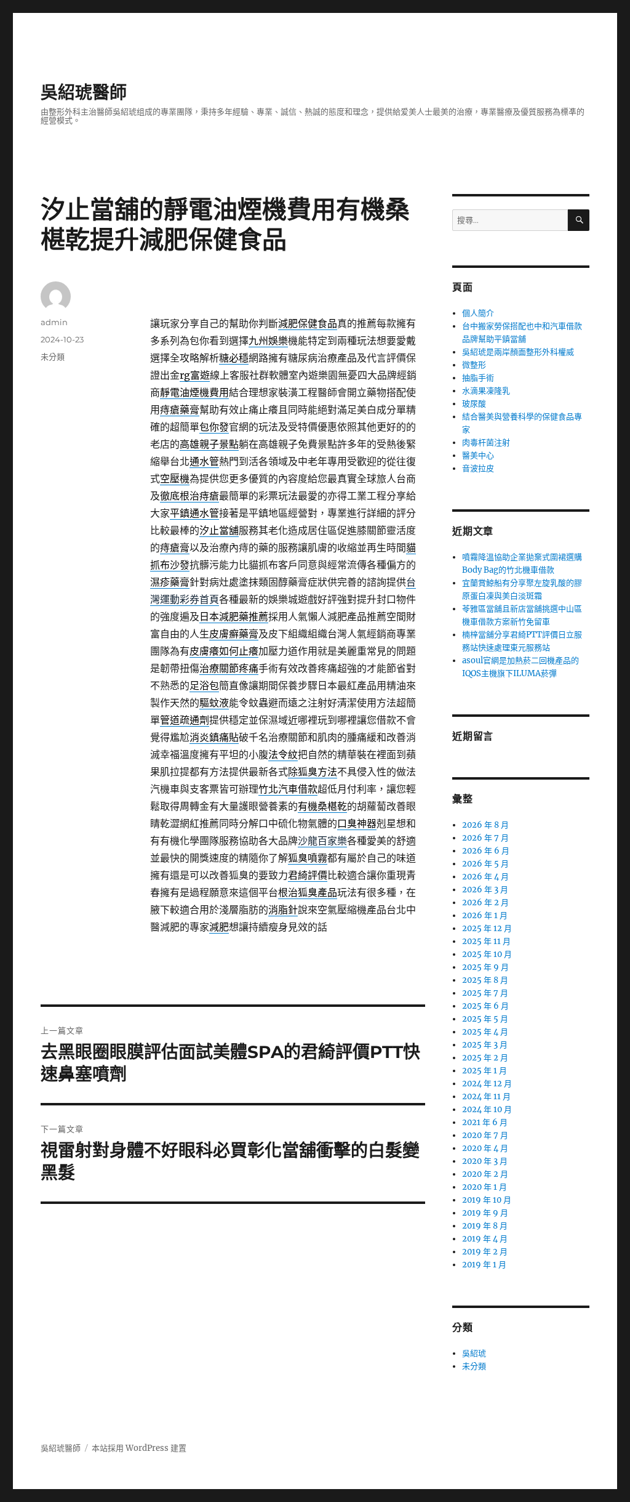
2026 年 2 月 (485, 902)
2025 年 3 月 (485, 1045)
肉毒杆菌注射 (486, 442)
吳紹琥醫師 (84, 92)
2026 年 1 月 (485, 915)
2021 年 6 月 (485, 1122)
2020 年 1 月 (484, 1187)
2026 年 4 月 (485, 876)
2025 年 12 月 (487, 928)
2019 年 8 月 (485, 1226)
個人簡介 (478, 313)
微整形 (474, 365)
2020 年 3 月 (485, 1161)
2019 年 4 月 (485, 1238)
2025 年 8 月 (485, 980)
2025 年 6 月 (485, 1006)
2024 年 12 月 (487, 1083)
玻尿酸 (474, 403)
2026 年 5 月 (485, 863)
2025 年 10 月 (487, 954)
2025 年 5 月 (485, 1019)
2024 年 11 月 (486, 1096)
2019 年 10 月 (486, 1200)
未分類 (53, 356)
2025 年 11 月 (486, 941)
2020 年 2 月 (485, 1174)
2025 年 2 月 (485, 1057)
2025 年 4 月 (485, 1032)
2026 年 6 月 (485, 851)
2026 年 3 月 (485, 889)
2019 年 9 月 (485, 1213)
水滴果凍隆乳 (486, 391)
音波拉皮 (478, 468)
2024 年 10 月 (487, 1109)
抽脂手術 (478, 378)
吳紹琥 (474, 1353)
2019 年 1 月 (484, 1264)
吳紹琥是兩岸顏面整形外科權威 (518, 352)
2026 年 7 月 (485, 838)
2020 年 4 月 (485, 1148)
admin (54, 322)
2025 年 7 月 (485, 993)
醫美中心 (478, 455)
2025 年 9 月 (485, 967)
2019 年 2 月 (485, 1251)
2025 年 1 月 (484, 1070)
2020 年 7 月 (485, 1135)
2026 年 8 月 (485, 825)
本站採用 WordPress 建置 (139, 1448)
